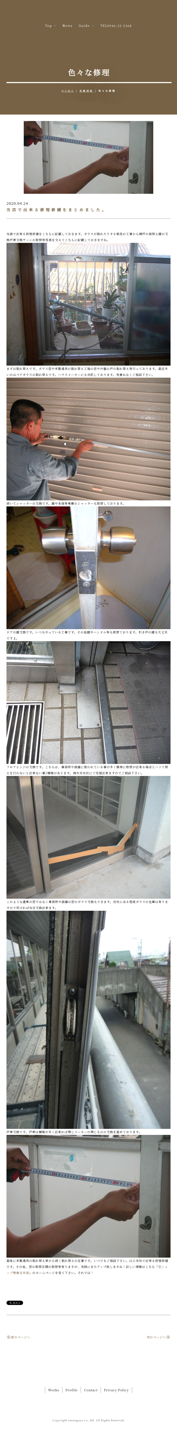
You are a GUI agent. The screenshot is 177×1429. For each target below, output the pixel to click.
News (68, 25)
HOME (68, 90)
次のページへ (156, 1337)
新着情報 (86, 90)
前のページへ (20, 1337)
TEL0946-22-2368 (116, 25)
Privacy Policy (116, 1390)
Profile (72, 1390)
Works (53, 1390)
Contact (91, 1390)
